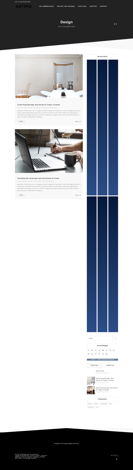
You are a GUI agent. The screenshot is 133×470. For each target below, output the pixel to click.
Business (46, 107)
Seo (97, 407)
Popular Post (110, 365)
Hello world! (100, 371)
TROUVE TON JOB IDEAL (66, 6)
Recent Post (94, 365)
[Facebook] (69, 121)
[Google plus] (75, 121)
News (50, 107)
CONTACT (103, 6)
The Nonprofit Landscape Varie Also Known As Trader (38, 178)
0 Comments (35, 107)
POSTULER (82, 6)
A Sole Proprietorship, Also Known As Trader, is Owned (38, 105)
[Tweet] (72, 121)
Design (89, 403)
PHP (111, 403)
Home (60, 26)
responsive (91, 407)
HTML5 (96, 403)
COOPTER (93, 6)
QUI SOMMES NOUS (46, 6)
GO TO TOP (114, 455)
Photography (103, 403)
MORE (21, 121)
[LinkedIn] (77, 121)
